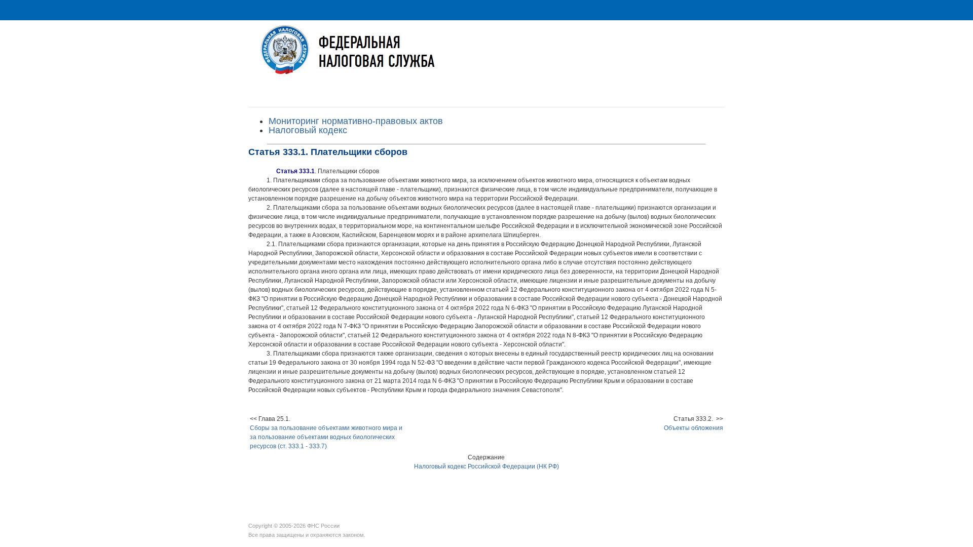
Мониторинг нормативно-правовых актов (356, 121)
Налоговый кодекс (308, 130)
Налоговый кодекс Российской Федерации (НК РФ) (486, 466)
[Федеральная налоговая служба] (486, 57)
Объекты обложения (693, 428)
